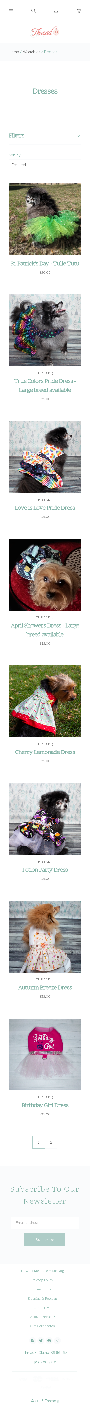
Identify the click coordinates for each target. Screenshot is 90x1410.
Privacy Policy (43, 1280)
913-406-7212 (45, 1362)
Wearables (31, 52)
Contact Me (43, 1308)
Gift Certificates (42, 1326)
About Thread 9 (42, 1317)
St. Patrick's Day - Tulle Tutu (45, 264)
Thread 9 (52, 1401)
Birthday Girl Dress (45, 1106)
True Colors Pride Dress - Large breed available (45, 386)
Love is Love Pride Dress (45, 508)
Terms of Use (42, 1289)
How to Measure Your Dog (42, 1271)
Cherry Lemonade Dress (45, 753)
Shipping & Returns (43, 1298)
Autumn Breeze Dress (45, 988)
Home (14, 52)
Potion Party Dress (45, 870)
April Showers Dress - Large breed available (45, 630)
